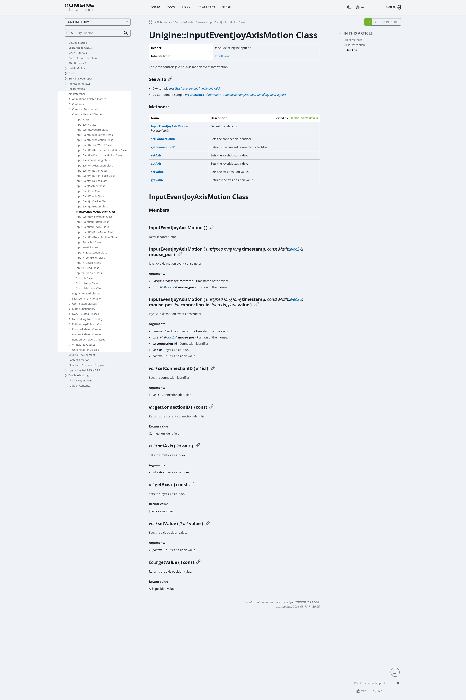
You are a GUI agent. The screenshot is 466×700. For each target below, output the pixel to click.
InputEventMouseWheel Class (94, 145)
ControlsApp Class (87, 283)
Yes (363, 691)
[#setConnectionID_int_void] (213, 368)
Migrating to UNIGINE (82, 48)
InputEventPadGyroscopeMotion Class (99, 155)
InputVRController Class (90, 257)
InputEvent (222, 56)
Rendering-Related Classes (88, 339)
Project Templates (79, 83)
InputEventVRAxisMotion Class (94, 165)
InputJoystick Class (87, 247)
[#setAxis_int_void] (198, 446)
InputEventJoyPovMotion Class (94, 216)
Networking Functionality (87, 319)
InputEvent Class (86, 124)
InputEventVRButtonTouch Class (95, 175)
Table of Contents (79, 385)
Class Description (354, 45)
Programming (77, 88)
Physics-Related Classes (86, 329)
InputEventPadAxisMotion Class (95, 232)
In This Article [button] (358, 33)
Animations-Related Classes (89, 99)
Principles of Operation (83, 58)
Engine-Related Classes (86, 293)
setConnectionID (163, 139)
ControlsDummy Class (89, 288)
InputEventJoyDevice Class (92, 201)
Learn (186, 7)
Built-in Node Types (81, 78)
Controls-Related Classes (87, 114)
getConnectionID (163, 147)
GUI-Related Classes (84, 303)
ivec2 (294, 249)
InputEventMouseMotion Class (94, 140)
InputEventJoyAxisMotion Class (95, 211)
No (380, 691)
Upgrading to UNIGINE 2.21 (85, 370)
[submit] (126, 33)
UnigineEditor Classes (85, 349)
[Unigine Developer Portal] (79, 8)
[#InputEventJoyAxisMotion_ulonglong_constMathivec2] (180, 254)
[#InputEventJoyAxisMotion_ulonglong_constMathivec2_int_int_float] (256, 304)
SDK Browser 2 (77, 63)
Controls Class (84, 278)
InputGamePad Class (88, 242)
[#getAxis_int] (191, 484)
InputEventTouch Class (90, 196)
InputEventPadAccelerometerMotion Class (101, 150)
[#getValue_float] (198, 562)
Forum (155, 7)
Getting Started (78, 42)
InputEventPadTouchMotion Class (96, 237)
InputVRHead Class (87, 268)
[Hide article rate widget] (398, 683)
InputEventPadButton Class (92, 222)
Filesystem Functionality (86, 298)
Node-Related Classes (85, 314)
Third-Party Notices (80, 380)
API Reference (77, 94)
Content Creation (79, 360)
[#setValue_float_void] (208, 523)
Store (226, 7)
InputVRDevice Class (88, 262)
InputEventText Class (88, 191)
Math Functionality (83, 309)
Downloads (206, 7)
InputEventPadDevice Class (92, 227)
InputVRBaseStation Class (91, 252)
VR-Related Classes (83, 344)
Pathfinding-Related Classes (89, 324)
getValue (157, 180)
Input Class (83, 119)
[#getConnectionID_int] (211, 407)
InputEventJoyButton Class (92, 206)
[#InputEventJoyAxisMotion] (212, 227)
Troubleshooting (79, 375)
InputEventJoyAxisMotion (169, 126)
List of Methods (353, 39)
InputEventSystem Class (90, 186)
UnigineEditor (77, 68)
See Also (351, 50)
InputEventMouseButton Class (94, 135)
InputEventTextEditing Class (93, 160)
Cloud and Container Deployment (89, 365)
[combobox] (360, 7)
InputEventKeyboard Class (92, 129)
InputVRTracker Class (89, 273)
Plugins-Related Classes (86, 334)
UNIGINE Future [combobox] (78, 22)
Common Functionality (86, 109)
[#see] (170, 79)
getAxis (156, 164)
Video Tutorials (78, 53)
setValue (157, 172)
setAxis (156, 155)
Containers (79, 104)
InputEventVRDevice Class (91, 181)
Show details (309, 118)
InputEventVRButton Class (92, 170)
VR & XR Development (82, 355)
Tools (72, 73)
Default (294, 118)
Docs (171, 7)
